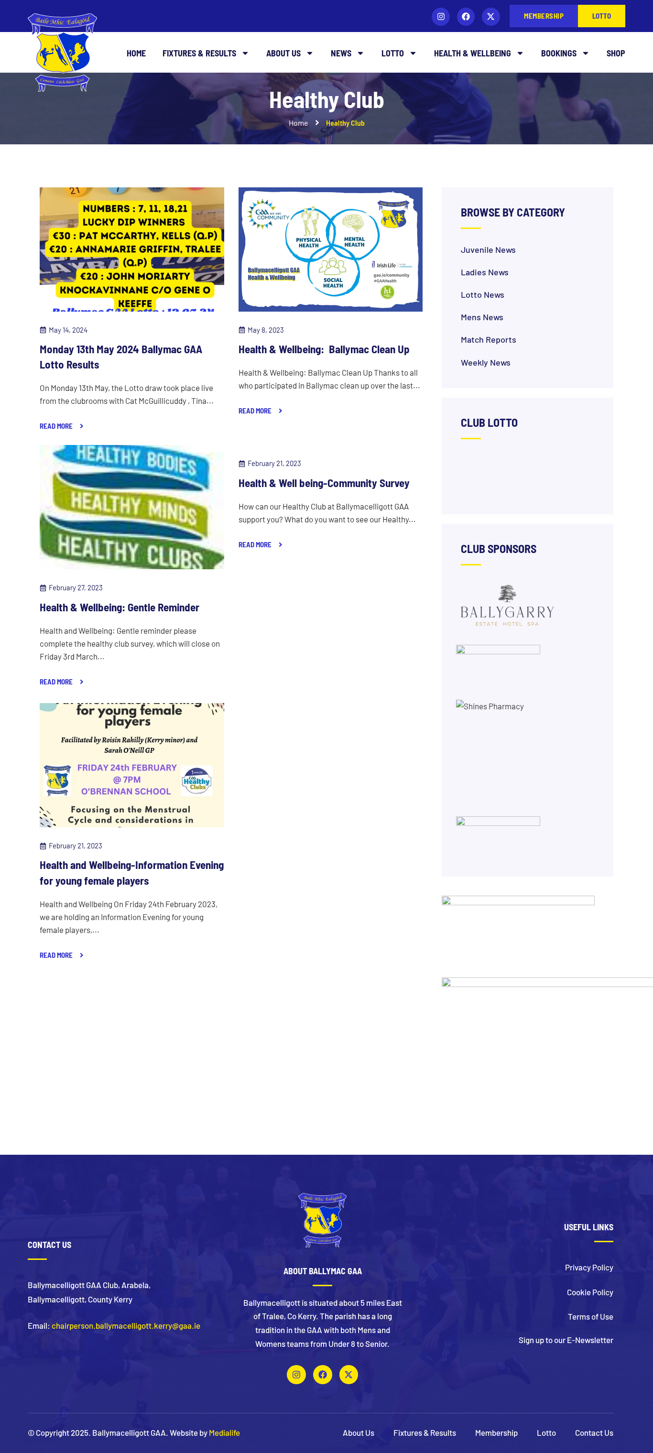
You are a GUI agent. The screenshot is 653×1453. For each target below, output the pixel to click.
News (341, 53)
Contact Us (594, 1432)
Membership (496, 1432)
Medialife (224, 1432)
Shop (616, 53)
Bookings (559, 53)
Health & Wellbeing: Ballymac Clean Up (324, 349)
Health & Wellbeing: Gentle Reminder (119, 607)
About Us (283, 53)
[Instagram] (440, 16)
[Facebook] (466, 16)
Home (136, 53)
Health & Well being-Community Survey (324, 482)
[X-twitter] (491, 16)
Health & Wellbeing (472, 53)
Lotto (392, 53)
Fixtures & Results (199, 53)
